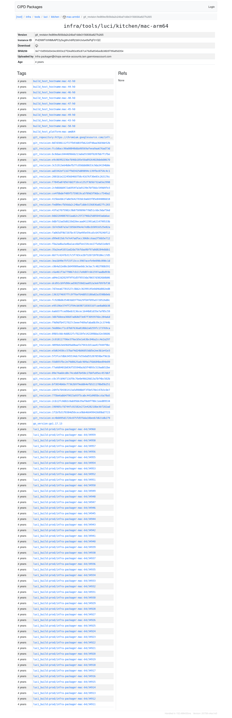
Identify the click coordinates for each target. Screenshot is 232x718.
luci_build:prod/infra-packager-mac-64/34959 (64, 434)
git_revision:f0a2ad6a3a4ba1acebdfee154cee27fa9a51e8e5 (71, 243)
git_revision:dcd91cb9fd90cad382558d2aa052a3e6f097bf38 (71, 283)
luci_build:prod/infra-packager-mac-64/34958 (64, 440)
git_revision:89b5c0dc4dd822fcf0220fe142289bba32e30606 (71, 333)
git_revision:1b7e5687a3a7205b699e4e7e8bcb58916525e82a (71, 227)
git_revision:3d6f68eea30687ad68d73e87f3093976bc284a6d (71, 316)
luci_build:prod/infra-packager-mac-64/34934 (64, 575)
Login (211, 7)
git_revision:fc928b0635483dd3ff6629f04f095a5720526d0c (71, 300)
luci (45, 16)
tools (37, 16)
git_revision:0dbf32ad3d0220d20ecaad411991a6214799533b (71, 221)
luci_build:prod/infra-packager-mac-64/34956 (64, 451)
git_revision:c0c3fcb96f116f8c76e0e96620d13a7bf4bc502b (71, 378)
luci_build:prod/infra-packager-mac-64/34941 (64, 535)
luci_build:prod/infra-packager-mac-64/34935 (64, 569)
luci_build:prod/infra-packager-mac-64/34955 (64, 457)
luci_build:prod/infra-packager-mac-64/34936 (64, 563)
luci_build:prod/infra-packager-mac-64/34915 (64, 681)
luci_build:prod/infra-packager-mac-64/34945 (64, 513)
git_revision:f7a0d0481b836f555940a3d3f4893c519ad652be (71, 367)
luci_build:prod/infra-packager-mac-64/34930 (64, 597)
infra (28, 16)
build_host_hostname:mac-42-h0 (54, 81)
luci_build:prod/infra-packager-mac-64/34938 (64, 552)
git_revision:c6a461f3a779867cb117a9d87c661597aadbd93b (71, 272)
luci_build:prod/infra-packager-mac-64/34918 (64, 664)
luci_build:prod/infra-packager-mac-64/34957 (64, 446)
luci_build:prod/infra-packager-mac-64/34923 (64, 636)
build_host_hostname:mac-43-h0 (54, 120)
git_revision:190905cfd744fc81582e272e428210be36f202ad (71, 406)
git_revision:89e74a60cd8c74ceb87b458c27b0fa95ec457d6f (71, 373)
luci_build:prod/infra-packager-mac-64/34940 (64, 541)
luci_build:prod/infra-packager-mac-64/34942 (64, 530)
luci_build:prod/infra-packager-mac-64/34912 (64, 698)
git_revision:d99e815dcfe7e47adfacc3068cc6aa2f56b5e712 (71, 238)
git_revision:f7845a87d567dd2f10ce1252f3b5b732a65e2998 (71, 182)
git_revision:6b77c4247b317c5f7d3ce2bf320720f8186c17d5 (71, 255)
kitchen (55, 16)
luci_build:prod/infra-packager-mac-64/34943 (64, 524)
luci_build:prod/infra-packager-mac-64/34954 (64, 462)
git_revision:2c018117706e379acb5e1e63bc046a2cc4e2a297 (71, 339)
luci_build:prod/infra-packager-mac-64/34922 (64, 642)
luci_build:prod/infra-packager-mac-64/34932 (64, 586)
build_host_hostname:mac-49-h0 (54, 114)
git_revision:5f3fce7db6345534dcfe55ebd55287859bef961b (71, 356)
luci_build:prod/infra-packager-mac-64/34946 (64, 507)
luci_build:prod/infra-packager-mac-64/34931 (64, 592)
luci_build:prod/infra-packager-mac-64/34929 (64, 603)
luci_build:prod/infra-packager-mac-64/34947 (64, 502)
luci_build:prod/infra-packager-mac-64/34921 (64, 648)
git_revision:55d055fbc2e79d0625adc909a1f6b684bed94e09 (71, 361)
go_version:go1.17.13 (47, 423)
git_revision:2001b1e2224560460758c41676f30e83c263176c (71, 176)
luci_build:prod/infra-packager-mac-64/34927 (64, 614)
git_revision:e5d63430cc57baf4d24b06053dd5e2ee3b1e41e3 (71, 350)
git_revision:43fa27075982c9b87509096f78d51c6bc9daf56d (71, 210)
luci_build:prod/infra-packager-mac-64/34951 (64, 479)
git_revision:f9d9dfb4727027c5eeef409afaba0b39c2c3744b (71, 322)
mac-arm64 (73, 16)
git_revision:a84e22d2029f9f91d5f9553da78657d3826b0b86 (71, 277)
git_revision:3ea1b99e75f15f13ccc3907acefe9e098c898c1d (71, 260)
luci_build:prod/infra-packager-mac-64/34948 (64, 496)
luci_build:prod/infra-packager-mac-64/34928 (64, 608)
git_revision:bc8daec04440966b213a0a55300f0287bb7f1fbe (71, 154)
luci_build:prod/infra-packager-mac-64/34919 (64, 659)
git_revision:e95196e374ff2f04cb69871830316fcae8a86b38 (71, 305)
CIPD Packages (29, 6)
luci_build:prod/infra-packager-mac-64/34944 (64, 519)
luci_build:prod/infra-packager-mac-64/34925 (64, 625)
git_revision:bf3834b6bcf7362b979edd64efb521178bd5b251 (71, 384)
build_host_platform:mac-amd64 (54, 131)
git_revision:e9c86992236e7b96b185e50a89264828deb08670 (71, 159)
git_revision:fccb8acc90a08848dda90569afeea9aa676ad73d (71, 148)
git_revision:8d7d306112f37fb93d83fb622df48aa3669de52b (71, 142)
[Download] (36, 45)
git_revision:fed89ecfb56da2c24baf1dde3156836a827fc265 (71, 204)
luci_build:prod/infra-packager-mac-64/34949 (64, 490)
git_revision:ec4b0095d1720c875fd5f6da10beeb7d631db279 (71, 417)
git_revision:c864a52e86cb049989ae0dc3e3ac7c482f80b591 (71, 266)
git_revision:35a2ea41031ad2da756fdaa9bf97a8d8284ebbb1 (71, 249)
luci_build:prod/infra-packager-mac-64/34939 (64, 547)
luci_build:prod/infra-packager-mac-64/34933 (64, 580)
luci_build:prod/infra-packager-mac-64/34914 (64, 687)
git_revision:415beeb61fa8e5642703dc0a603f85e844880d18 (71, 199)
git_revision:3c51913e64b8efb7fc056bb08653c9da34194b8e (71, 165)
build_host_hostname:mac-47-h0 (54, 103)
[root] (19, 16)
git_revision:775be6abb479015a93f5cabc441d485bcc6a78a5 (71, 395)
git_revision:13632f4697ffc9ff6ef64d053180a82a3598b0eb (71, 294)
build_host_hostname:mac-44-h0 (54, 86)
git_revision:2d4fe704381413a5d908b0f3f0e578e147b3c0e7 (71, 389)
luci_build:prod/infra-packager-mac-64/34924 (64, 631)
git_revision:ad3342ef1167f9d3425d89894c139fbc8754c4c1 (71, 170)
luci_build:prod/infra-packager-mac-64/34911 (64, 704)
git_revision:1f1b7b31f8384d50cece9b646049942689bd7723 (71, 412)
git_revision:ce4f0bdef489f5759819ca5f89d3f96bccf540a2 (71, 193)
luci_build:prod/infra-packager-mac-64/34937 (64, 558)
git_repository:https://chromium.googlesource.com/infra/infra (76, 137)
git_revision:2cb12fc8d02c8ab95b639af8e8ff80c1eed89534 (71, 401)
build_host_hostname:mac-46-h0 (54, 92)
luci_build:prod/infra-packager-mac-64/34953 (64, 468)
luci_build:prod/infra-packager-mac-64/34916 (64, 676)
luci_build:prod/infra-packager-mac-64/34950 (64, 485)
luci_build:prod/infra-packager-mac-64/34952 (64, 474)
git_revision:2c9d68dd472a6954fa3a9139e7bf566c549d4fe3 (71, 187)
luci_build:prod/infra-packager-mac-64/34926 (64, 620)
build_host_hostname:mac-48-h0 (54, 98)
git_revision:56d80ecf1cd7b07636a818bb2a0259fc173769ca (71, 328)
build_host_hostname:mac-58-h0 (54, 126)
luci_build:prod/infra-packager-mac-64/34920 (64, 653)
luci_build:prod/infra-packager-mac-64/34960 (64, 429)
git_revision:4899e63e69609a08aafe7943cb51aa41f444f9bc (71, 345)
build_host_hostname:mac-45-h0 (54, 109)
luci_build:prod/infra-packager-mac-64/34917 (64, 670)
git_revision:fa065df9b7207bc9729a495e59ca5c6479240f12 (71, 232)
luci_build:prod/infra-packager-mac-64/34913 (64, 693)
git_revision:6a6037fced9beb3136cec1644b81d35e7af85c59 (71, 311)
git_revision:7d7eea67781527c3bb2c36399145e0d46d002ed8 (71, 288)
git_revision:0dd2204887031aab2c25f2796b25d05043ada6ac (71, 215)
